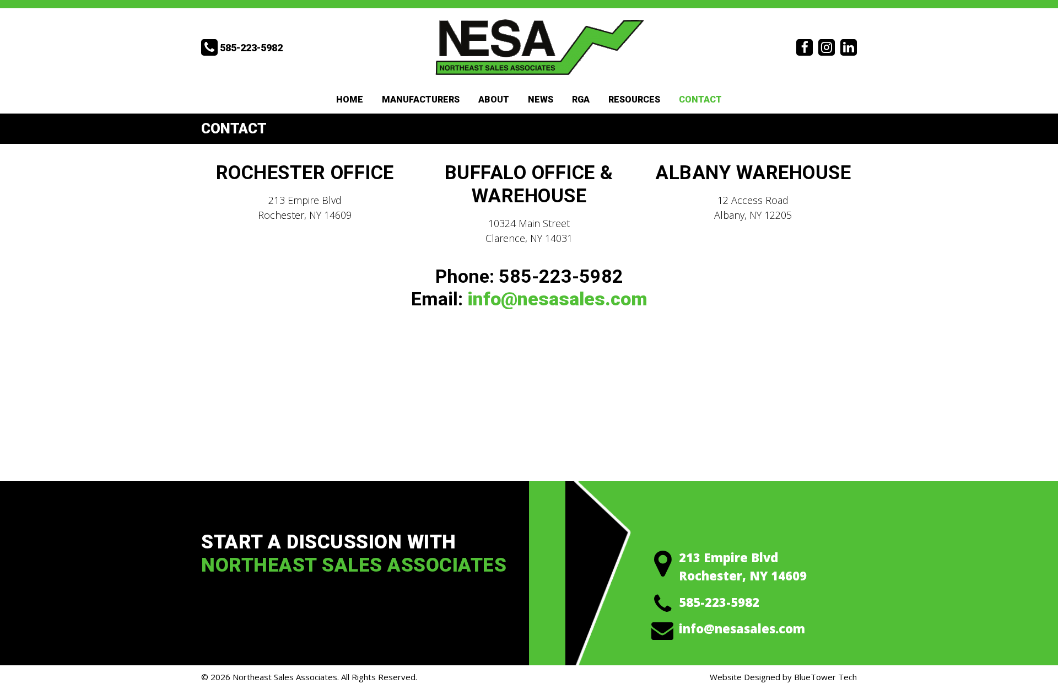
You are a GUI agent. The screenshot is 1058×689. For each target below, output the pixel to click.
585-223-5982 (719, 602)
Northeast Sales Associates (285, 676)
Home (349, 99)
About (493, 99)
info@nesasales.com (557, 299)
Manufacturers (421, 99)
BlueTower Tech (825, 676)
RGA (581, 99)
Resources (634, 99)
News (540, 99)
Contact (700, 99)
